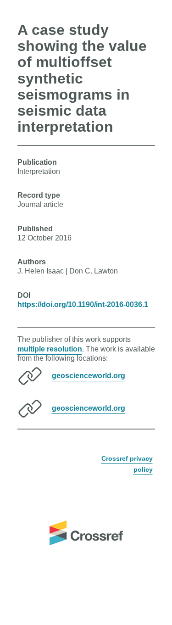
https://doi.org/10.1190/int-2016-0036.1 (82, 304)
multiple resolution (49, 349)
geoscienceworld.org (88, 375)
